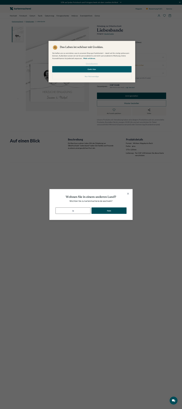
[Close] (128, 193)
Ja (73, 210)
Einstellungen (92, 63)
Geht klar (92, 69)
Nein (109, 210)
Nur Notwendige (92, 76)
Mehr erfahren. (89, 58)
